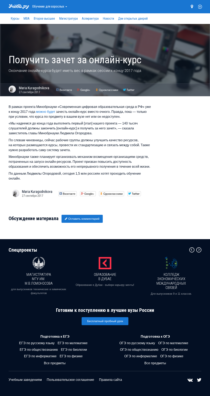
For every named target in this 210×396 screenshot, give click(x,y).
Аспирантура (90, 18)
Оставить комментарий (83, 218)
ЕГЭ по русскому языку (37, 343)
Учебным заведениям (25, 379)
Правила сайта (110, 379)
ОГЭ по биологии (174, 349)
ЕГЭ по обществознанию (39, 349)
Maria (34, 88)
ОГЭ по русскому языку (137, 343)
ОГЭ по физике (171, 356)
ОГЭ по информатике (140, 356)
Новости (108, 18)
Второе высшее (44, 18)
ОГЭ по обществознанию (139, 349)
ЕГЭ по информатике (40, 356)
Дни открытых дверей (133, 18)
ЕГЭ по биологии (74, 349)
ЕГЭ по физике (71, 356)
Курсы (15, 18)
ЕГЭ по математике (73, 343)
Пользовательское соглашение (70, 379)
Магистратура (68, 18)
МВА (26, 18)
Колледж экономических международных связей (171, 281)
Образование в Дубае (105, 276)
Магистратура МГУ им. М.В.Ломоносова (39, 278)
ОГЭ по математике (173, 343)
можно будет (45, 111)
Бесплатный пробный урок (105, 321)
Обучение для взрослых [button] (48, 6)
